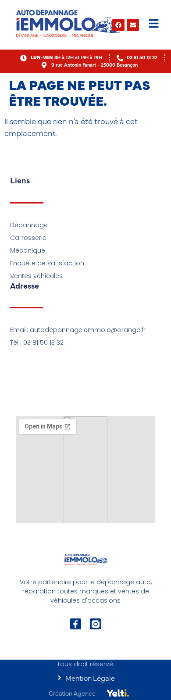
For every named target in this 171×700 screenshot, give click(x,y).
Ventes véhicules (36, 275)
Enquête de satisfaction (47, 263)
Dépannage (29, 225)
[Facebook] (118, 25)
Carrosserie (28, 237)
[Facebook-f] (75, 623)
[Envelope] (133, 25)
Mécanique (27, 250)
